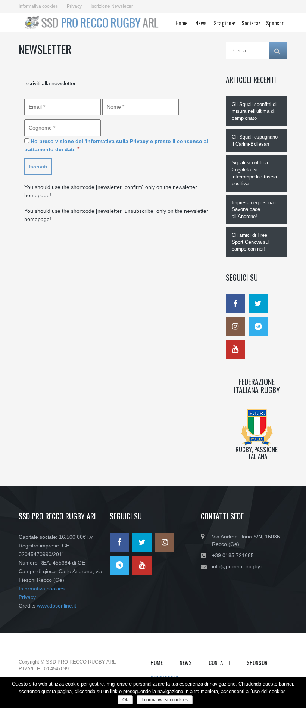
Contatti (219, 662)
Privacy (74, 6)
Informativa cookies (38, 6)
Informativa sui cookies (164, 699)
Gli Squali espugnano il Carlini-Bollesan (255, 140)
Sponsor (257, 662)
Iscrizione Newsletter (112, 6)
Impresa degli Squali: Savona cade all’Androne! (254, 209)
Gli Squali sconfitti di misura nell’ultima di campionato (254, 111)
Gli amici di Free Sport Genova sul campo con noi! (250, 242)
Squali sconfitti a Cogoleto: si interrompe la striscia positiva (254, 173)
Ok (125, 699)
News (185, 662)
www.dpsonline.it (56, 606)
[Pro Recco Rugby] (91, 22)
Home (156, 662)
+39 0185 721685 (233, 555)
